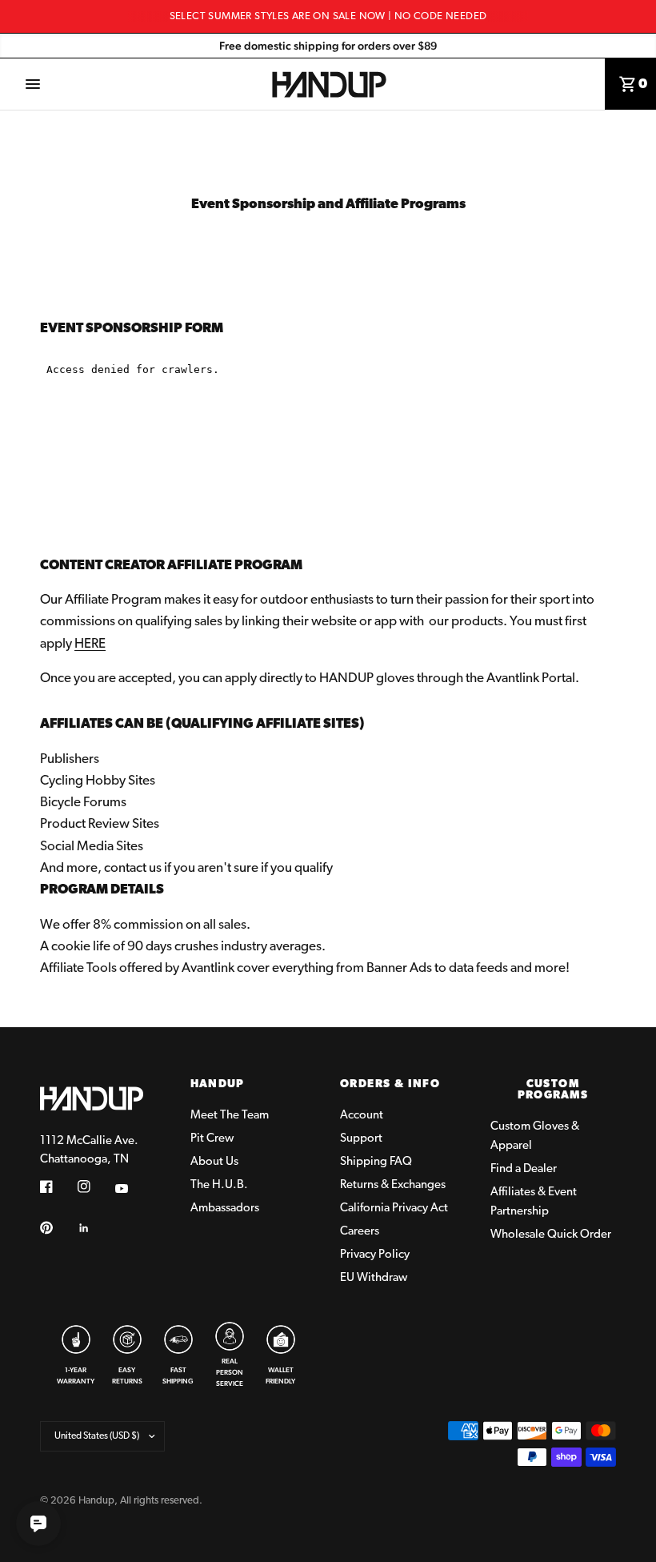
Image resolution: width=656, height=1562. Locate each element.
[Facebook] (57, 1186)
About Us (214, 1162)
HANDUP (217, 1084)
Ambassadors (224, 1209)
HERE (90, 644)
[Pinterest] (57, 1227)
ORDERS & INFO (390, 1084)
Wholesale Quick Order (550, 1235)
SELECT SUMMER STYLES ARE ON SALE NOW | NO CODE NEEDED (328, 16)
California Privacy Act (394, 1209)
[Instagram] (95, 1186)
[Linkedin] (95, 1228)
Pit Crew (212, 1139)
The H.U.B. (219, 1185)
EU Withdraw (373, 1278)
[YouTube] (132, 1188)
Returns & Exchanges (393, 1185)
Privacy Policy (375, 1255)
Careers (359, 1232)
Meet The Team (229, 1116)
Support (361, 1139)
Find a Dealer (523, 1169)
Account (361, 1116)
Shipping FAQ (376, 1162)
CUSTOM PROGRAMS (553, 1090)
